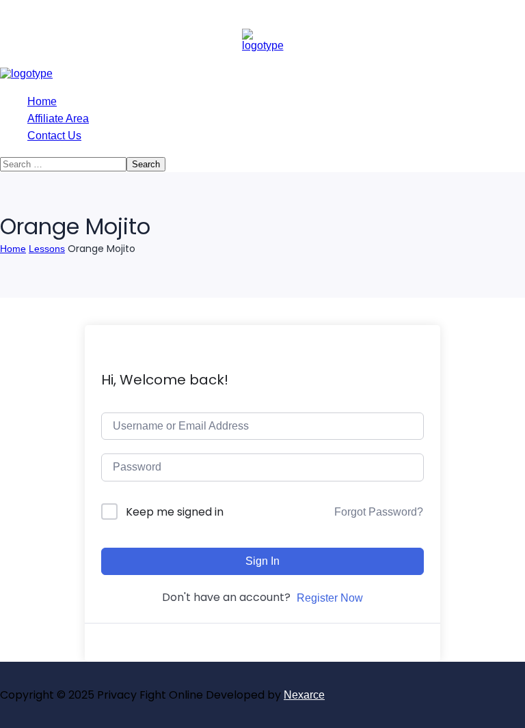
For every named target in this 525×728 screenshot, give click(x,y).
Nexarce (304, 695)
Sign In (262, 561)
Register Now (330, 598)
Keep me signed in (175, 512)
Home (13, 248)
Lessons (47, 248)
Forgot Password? (378, 512)
